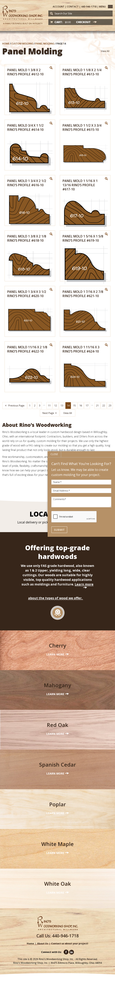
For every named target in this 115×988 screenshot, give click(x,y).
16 (80, 405)
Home (5, 43)
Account (58, 6)
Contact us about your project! (69, 943)
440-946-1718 (88, 6)
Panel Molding (44, 43)
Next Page (48, 413)
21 (97, 405)
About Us (42, 943)
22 (103, 405)
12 (55, 405)
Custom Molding (22, 43)
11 (49, 405)
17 (87, 405)
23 (110, 405)
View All (105, 51)
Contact (73, 6)
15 (74, 405)
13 (61, 405)
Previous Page (16, 405)
